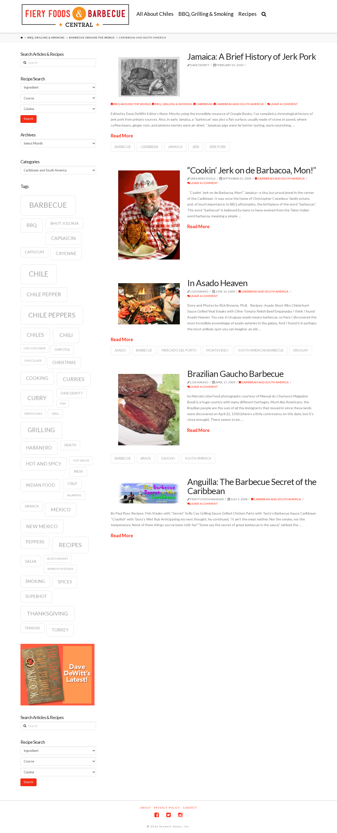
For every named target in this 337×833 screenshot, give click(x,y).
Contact (190, 807)
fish (63, 403)
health (70, 445)
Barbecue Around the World (91, 37)
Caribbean (204, 104)
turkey (60, 629)
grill (55, 413)
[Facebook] (156, 814)
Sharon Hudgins (60, 569)
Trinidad (32, 628)
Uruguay (300, 350)
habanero (39, 447)
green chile (33, 413)
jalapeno (74, 495)
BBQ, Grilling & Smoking (46, 37)
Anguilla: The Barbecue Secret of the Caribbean (251, 486)
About (145, 807)
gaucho (168, 458)
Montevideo (217, 350)
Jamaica (175, 147)
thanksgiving (47, 613)
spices (65, 581)
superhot (36, 596)
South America (198, 458)
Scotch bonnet (57, 558)
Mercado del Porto (179, 350)
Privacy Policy (167, 807)
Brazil (146, 458)
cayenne (66, 253)
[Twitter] (168, 814)
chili (66, 335)
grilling (41, 429)
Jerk (195, 147)
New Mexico (42, 526)
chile (38, 274)
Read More (122, 135)
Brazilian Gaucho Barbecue (235, 373)
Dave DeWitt (72, 393)
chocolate (33, 360)
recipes (70, 544)
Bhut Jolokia (64, 223)
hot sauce (81, 460)
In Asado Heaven (217, 283)
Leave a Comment (284, 104)
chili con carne (35, 348)
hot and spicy (43, 463)
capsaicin (63, 238)
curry (36, 397)
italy (72, 483)
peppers (35, 541)
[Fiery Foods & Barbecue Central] (75, 15)
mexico (61, 509)
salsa (31, 561)
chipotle (62, 350)
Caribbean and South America (239, 104)
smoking (35, 581)
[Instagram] (180, 814)
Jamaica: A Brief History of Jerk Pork (251, 56)
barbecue (123, 147)
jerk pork (217, 147)
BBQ (31, 225)
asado (120, 350)
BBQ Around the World (132, 104)
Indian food (40, 485)
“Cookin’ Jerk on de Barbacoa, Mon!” (251, 170)
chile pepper (44, 294)
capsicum (34, 252)
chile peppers (51, 315)
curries (73, 379)
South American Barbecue (260, 350)
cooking (37, 378)
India (78, 471)
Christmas (64, 362)
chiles (35, 335)
